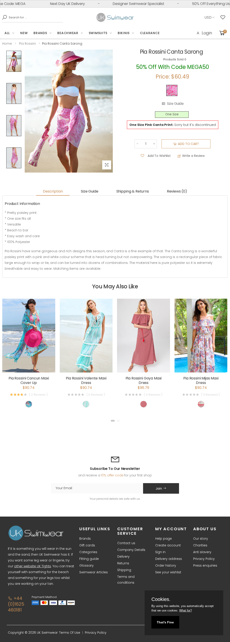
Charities (200, 545)
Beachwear (67, 33)
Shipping (124, 570)
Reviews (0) (177, 191)
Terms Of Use (69, 632)
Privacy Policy (204, 559)
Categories (88, 552)
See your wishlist (168, 572)
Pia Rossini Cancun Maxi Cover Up (29, 380)
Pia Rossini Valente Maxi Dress (86, 380)
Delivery (123, 556)
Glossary (86, 565)
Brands (40, 33)
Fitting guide (89, 559)
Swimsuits (98, 33)
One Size (172, 114)
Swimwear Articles (93, 572)
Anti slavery (202, 552)
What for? (185, 610)
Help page (163, 538)
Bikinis (124, 33)
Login (207, 33)
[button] (112, 421)
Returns (123, 563)
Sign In (160, 552)
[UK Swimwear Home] (115, 17)
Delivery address (168, 559)
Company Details (131, 550)
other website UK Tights (32, 566)
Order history (165, 565)
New (24, 33)
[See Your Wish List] (224, 17)
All (7, 33)
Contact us (126, 543)
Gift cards (87, 545)
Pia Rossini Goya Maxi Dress (144, 380)
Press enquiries (205, 565)
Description (53, 191)
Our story (200, 538)
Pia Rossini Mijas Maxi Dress (200, 380)
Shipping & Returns (132, 191)
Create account (168, 545)
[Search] (3, 17)
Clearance (149, 33)
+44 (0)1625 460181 (16, 604)
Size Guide (175, 103)
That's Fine (165, 622)
